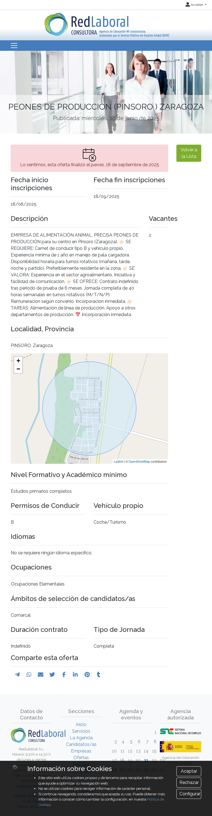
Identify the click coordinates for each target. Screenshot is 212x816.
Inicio (81, 724)
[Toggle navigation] (14, 45)
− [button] (18, 368)
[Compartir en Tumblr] (98, 674)
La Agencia (81, 737)
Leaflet (118, 461)
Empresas (81, 751)
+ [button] (18, 360)
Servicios (81, 731)
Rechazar (189, 782)
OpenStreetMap (139, 461)
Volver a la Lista (189, 153)
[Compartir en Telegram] (17, 674)
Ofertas (81, 757)
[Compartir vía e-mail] (40, 674)
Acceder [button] (197, 5)
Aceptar (189, 771)
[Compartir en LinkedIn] (75, 674)
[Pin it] (87, 674)
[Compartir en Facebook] (64, 674)
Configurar (189, 793)
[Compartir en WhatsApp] (28, 674)
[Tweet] (52, 674)
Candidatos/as (81, 744)
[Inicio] (106, 23)
